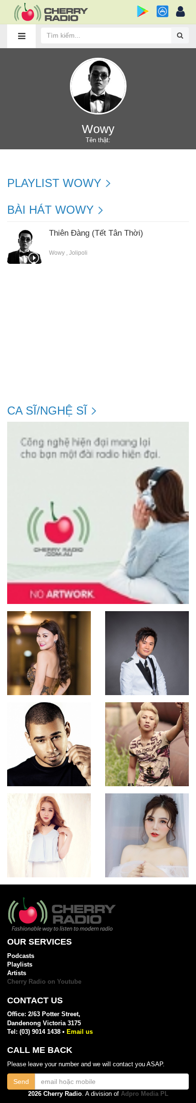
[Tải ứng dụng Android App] (143, 11)
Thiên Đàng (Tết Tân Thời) (96, 233)
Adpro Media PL (144, 1093)
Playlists (19, 964)
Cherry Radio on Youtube (44, 981)
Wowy (57, 253)
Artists (16, 973)
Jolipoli (78, 253)
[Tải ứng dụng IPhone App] (162, 11)
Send (21, 1081)
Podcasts (20, 955)
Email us (80, 1031)
